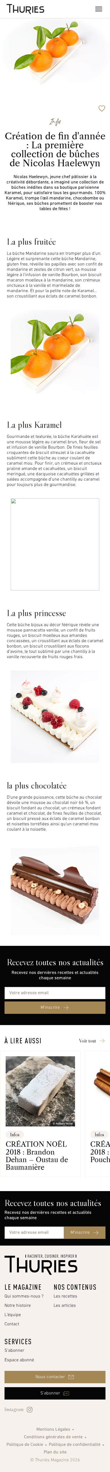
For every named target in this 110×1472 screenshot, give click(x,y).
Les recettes (65, 1296)
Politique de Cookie (24, 1445)
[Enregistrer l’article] (101, 108)
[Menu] (98, 8)
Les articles (65, 1305)
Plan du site (55, 1452)
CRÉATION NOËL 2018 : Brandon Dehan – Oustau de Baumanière (37, 1155)
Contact (12, 1324)
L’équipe (13, 1315)
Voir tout (87, 1041)
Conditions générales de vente (53, 1437)
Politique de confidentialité (74, 1445)
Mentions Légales (53, 1429)
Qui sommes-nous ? (24, 1296)
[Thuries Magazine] (41, 1265)
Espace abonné (19, 1360)
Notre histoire (18, 1305)
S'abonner (14, 1350)
